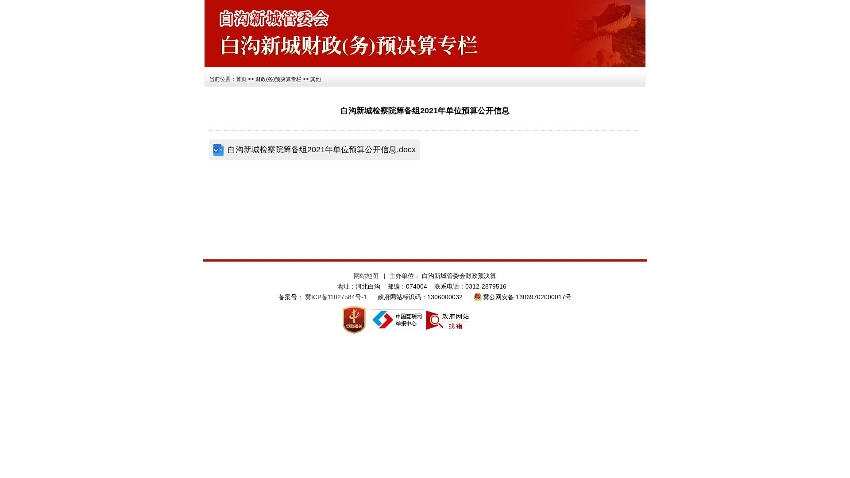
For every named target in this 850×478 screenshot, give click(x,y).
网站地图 (366, 275)
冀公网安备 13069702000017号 (527, 297)
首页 (241, 79)
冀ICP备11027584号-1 (336, 297)
